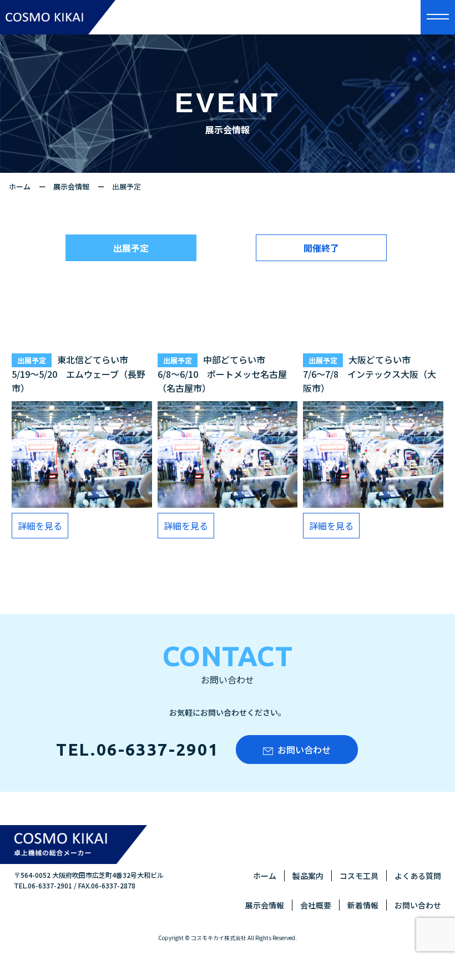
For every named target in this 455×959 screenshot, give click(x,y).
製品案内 (307, 875)
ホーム (20, 186)
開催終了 (321, 247)
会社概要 (315, 905)
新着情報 (362, 905)
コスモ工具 (359, 875)
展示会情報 (71, 186)
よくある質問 (418, 875)
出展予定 (131, 247)
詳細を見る (40, 525)
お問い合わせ (304, 749)
